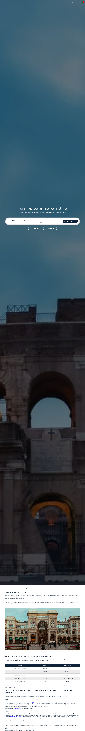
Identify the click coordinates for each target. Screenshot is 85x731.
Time (40, 222)
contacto (77, 2)
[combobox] (17, 221)
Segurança (66, 2)
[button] (17, 2)
